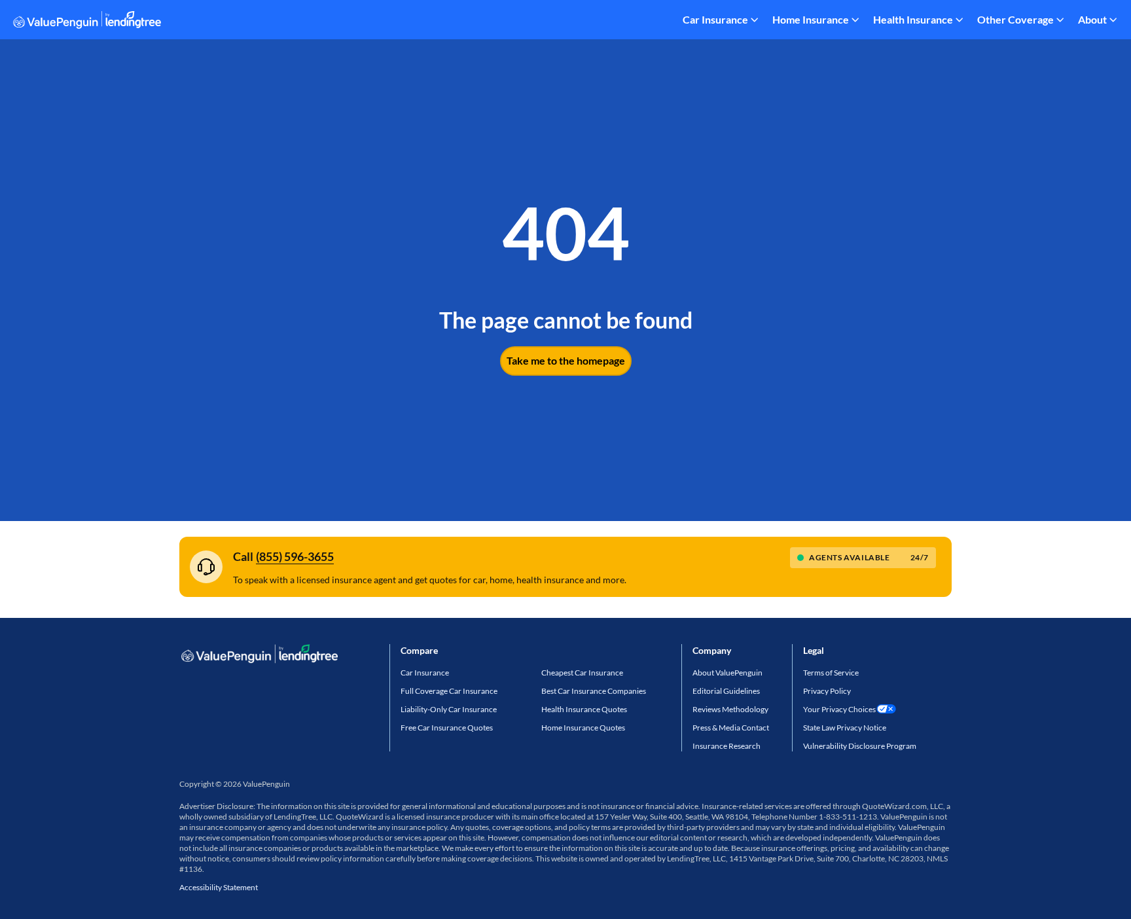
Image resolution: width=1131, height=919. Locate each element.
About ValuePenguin (727, 672)
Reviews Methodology (730, 709)
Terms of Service (831, 672)
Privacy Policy (827, 691)
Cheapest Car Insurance (582, 672)
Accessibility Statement (218, 887)
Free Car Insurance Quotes (447, 727)
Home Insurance (810, 19)
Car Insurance (715, 19)
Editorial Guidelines (726, 691)
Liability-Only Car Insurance (449, 709)
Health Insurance (913, 19)
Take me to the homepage (566, 360)
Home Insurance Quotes (583, 727)
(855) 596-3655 (295, 556)
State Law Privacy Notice (844, 727)
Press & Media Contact (730, 727)
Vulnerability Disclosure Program (859, 746)
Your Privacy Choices (839, 709)
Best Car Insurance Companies (593, 691)
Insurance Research (726, 746)
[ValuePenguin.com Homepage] (87, 21)
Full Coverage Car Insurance (449, 691)
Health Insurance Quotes (584, 709)
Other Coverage (1015, 19)
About (1092, 19)
